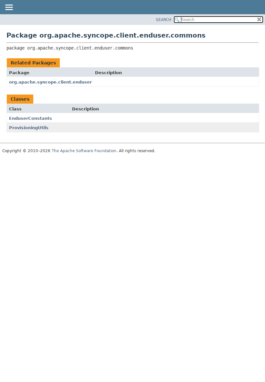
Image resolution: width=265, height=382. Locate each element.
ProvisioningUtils (28, 127)
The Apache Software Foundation (84, 151)
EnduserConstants (30, 118)
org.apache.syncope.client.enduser (50, 82)
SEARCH (163, 19)
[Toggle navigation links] (8, 7)
